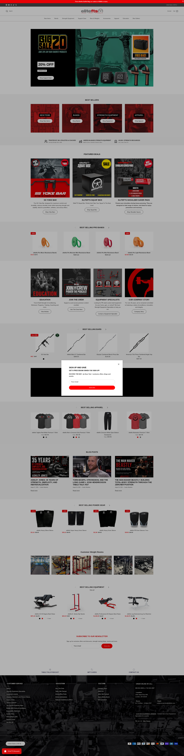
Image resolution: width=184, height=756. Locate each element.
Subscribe (92, 387)
